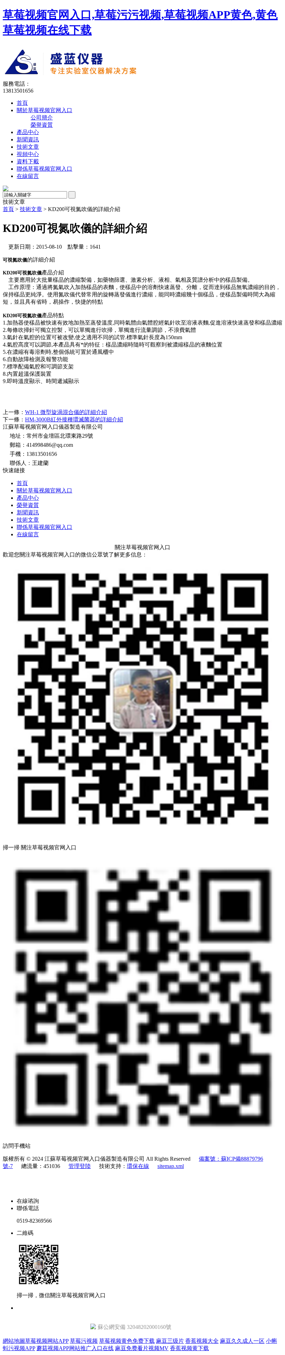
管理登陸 (79, 1166)
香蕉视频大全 (202, 1341)
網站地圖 (14, 1341)
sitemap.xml (170, 1166)
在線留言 (28, 176)
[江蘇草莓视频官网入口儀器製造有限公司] (131, 78)
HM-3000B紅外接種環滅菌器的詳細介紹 (74, 419)
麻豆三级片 (170, 1341)
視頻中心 (28, 154)
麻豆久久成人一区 (242, 1341)
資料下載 (28, 161)
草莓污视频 (84, 1341)
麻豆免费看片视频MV (142, 1348)
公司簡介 (42, 117)
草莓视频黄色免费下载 (127, 1341)
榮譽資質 (42, 125)
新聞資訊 (28, 139)
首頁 (22, 103)
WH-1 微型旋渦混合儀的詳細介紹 (66, 412)
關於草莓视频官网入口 (44, 110)
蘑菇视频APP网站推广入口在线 (75, 1348)
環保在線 (138, 1166)
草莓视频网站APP (46, 1341)
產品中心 (28, 132)
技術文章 (28, 147)
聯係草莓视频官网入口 (44, 169)
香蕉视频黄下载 (189, 1348)
